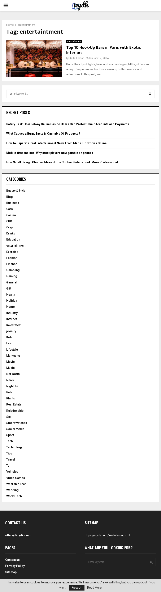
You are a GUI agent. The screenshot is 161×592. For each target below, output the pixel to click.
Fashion (11, 258)
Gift (8, 288)
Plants (10, 398)
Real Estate (13, 404)
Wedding (12, 490)
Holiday (11, 300)
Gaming (11, 276)
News (10, 380)
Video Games (15, 478)
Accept (76, 587)
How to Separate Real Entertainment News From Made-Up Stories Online (56, 143)
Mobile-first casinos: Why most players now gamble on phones (49, 152)
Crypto (10, 227)
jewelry (11, 331)
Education (13, 239)
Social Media (15, 429)
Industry (12, 313)
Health (10, 294)
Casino (11, 215)
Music (10, 367)
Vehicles (12, 471)
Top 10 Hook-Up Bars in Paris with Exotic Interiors (103, 50)
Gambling (13, 270)
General (11, 282)
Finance (11, 264)
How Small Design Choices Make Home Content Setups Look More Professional (62, 162)
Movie (10, 361)
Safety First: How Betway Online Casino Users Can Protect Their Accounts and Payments (67, 124)
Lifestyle (12, 349)
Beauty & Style (15, 190)
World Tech (14, 496)
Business (12, 203)
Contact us (12, 559)
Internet (11, 319)
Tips (9, 453)
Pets (9, 392)
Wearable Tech (16, 484)
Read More (94, 587)
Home (10, 306)
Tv (7, 465)
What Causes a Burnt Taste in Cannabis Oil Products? (43, 133)
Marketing (13, 355)
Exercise (12, 252)
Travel (10, 459)
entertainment (74, 41)
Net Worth (13, 374)
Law (9, 343)
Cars (9, 209)
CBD (9, 221)
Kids (9, 337)
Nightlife (12, 386)
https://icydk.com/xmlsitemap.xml (107, 535)
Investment (13, 325)
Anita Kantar (76, 58)
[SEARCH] (150, 94)
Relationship (14, 410)
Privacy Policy (15, 566)
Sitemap (11, 572)
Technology (14, 447)
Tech (9, 441)
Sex (8, 416)
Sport (10, 435)
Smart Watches (16, 423)
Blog (9, 196)
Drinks (10, 233)
